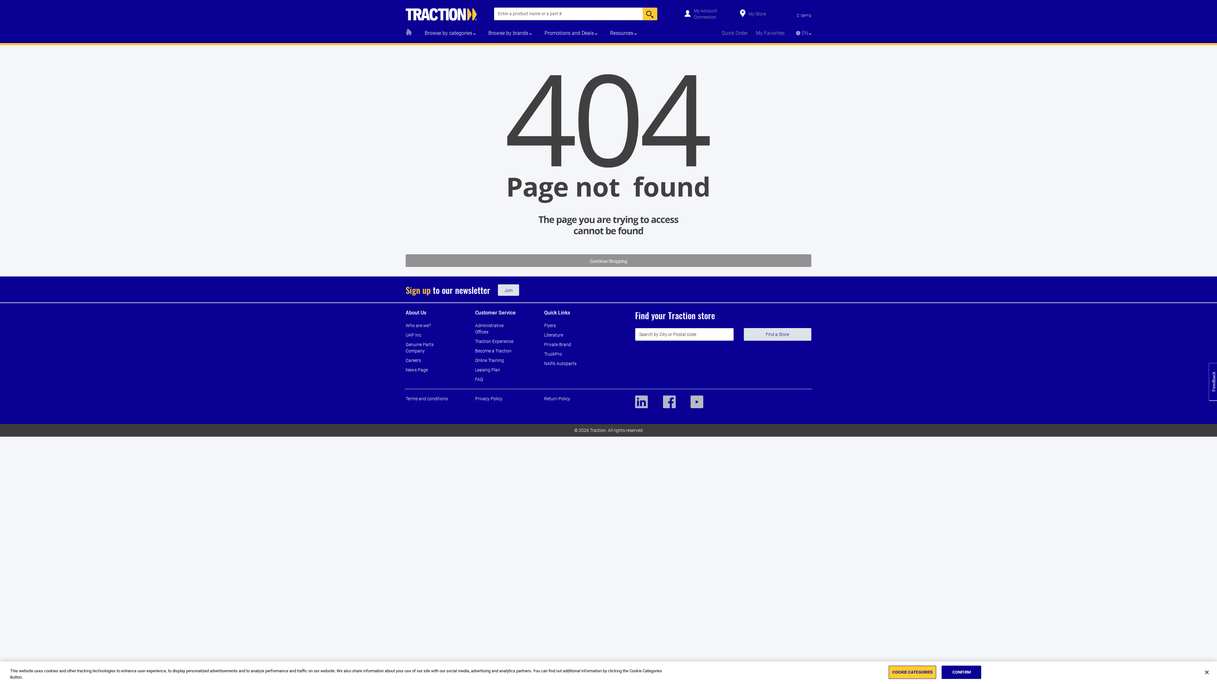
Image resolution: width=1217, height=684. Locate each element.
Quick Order (735, 33)
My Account (705, 10)
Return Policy (557, 398)
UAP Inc (413, 335)
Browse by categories (448, 33)
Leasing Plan (487, 369)
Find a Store (777, 334)
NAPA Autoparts (560, 363)
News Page (417, 369)
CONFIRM (961, 672)
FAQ (479, 379)
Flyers (550, 325)
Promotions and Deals (569, 33)
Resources (621, 33)
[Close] (1207, 672)
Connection (705, 17)
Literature (553, 335)
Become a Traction (493, 350)
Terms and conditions (427, 398)
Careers (413, 360)
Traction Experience (494, 341)
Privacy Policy (488, 398)
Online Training (489, 360)
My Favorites (770, 33)
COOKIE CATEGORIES (912, 672)
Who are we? (418, 325)
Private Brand (557, 344)
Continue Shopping (608, 261)
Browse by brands (508, 33)
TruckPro (553, 354)
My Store (757, 13)
